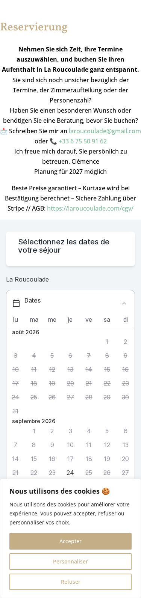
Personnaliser (70, 561)
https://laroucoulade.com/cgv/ (90, 208)
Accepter (70, 541)
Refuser (70, 581)
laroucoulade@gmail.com (105, 131)
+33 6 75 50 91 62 (83, 141)
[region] (70, 538)
